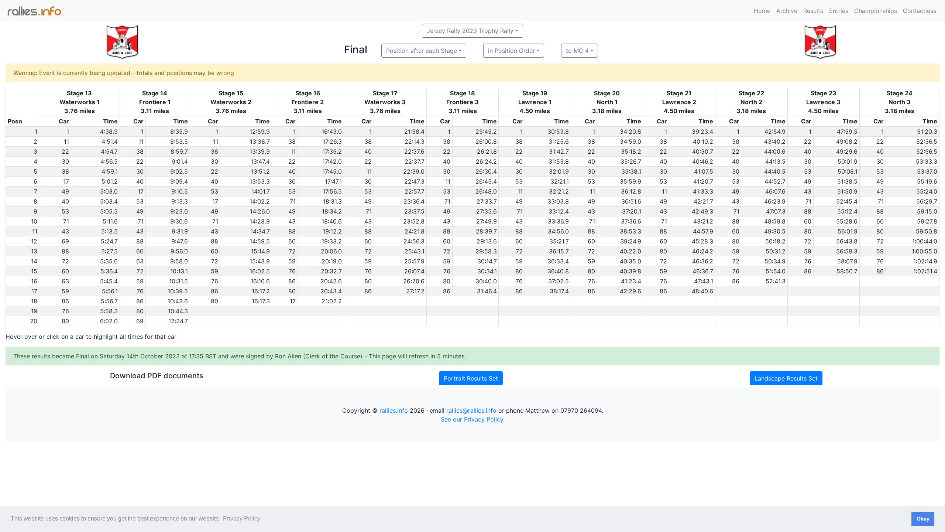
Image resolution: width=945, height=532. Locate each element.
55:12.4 (847, 211)
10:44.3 (178, 311)
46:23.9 (775, 201)
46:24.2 (702, 251)
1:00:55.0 (924, 251)
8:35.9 (179, 131)
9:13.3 (179, 201)
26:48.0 (486, 191)
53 (807, 171)
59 (735, 251)
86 (807, 271)
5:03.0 (109, 191)
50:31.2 (776, 251)
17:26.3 (332, 141)
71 (293, 201)
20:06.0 (331, 251)
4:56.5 (109, 161)
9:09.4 (179, 181)
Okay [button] (923, 519)
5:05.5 (109, 211)
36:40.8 (558, 271)
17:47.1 (333, 181)
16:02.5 (260, 271)
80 (807, 231)
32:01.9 (559, 171)
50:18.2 (775, 241)
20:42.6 (331, 281)
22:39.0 (414, 171)
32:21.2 (559, 191)
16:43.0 (332, 131)
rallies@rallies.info (471, 410)
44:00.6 (775, 151)
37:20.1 (631, 211)
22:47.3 (414, 181)
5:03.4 (109, 201)
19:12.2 (332, 231)
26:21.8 (487, 151)
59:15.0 (927, 211)
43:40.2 (775, 141)
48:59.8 (775, 221)
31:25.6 (559, 141)
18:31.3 (332, 201)
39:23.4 (702, 131)
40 (368, 151)
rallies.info (393, 410)
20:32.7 (331, 271)
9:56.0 (179, 251)
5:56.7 (109, 301)
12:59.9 (260, 131)
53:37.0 (927, 171)
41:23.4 (631, 281)
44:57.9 (703, 231)
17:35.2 (332, 151)
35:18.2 (631, 151)
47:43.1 (703, 281)
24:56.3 (414, 241)
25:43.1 (415, 251)
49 (807, 181)
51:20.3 (927, 131)
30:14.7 (487, 261)
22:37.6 (414, 151)
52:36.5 (926, 141)
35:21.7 (559, 241)
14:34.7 (260, 231)
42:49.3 (702, 211)
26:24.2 (486, 161)
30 (65, 161)
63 (140, 261)
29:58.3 (486, 251)
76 (807, 261)
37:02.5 (558, 281)
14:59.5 (260, 241)
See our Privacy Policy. (473, 419)
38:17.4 (559, 291)
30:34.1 (487, 271)
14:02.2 (260, 201)
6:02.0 (109, 321)
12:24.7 (178, 321)
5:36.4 (109, 271)
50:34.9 (775, 261)
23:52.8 (414, 221)
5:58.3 (109, 311)
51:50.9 (847, 191)
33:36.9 (558, 221)
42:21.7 (703, 201)
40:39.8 (630, 271)
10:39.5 (178, 291)
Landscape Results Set (786, 378)
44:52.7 (775, 181)
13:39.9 (260, 151)
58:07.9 (847, 261)
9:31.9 (180, 231)
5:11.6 (110, 221)
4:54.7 (109, 151)
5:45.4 (109, 281)
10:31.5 (178, 281)
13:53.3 (260, 181)
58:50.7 (847, 271)
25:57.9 (414, 261)
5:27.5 (109, 251)
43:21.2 (703, 221)
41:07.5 (703, 171)
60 (807, 221)
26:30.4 (486, 171)
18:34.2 (332, 211)
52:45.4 (847, 201)
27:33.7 (487, 201)
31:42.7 (559, 151)
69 (65, 241)
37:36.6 (631, 221)
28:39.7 (486, 231)
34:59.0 (630, 141)
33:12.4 (559, 211)
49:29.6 (847, 151)
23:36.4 (414, 201)
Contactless (919, 10)
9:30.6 (179, 221)
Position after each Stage (421, 50)
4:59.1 (110, 171)
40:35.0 (630, 261)
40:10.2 (703, 141)
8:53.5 (179, 141)
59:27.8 (927, 221)
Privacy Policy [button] (241, 518)
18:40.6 (332, 221)
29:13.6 (487, 241)
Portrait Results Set (471, 378)
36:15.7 (559, 251)
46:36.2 (702, 261)
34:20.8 (630, 131)
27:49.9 (486, 221)
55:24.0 (926, 191)
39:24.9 (630, 241)
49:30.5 (775, 231)
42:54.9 (775, 131)
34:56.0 (558, 231)
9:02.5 (179, 171)
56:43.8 (847, 241)
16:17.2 (261, 291)
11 (66, 141)
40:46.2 (702, 161)
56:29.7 (926, 201)
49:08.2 (847, 141)
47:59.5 (847, 131)
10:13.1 (179, 271)
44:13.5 (775, 161)
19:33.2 (332, 241)
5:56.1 (110, 291)
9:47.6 (179, 241)
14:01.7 (260, 191)
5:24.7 (109, 241)
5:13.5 (109, 231)
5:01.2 (110, 181)
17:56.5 (332, 191)
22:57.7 (415, 191)
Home (762, 10)
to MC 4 (577, 50)
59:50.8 (926, 231)
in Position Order (511, 50)
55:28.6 (847, 221)
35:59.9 (630, 181)
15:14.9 (260, 251)
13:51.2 (260, 171)
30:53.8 (558, 131)
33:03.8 (558, 201)
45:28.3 (702, 241)
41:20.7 (703, 181)
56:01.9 (848, 231)
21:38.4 (414, 131)
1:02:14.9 (925, 261)
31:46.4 (487, 291)
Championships (875, 10)
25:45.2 (486, 131)
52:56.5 (926, 151)
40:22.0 (630, 251)
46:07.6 (775, 191)
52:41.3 (776, 281)
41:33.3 (703, 191)
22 (807, 141)
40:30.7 (702, 151)
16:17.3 (261, 301)
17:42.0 (332, 161)
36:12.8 (631, 191)
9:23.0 (179, 211)
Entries (838, 10)
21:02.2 (332, 301)
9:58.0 (179, 261)
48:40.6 (702, 291)
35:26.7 (631, 161)
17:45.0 (332, 171)
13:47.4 (260, 161)
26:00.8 (486, 141)
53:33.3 (926, 161)
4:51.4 (110, 141)
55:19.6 (927, 181)
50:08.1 (848, 171)
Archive (786, 10)
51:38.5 (847, 181)
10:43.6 (178, 301)
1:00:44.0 (924, 241)
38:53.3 (630, 231)
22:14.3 (415, 141)
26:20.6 (414, 281)
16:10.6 (260, 281)
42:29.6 (630, 291)
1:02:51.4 (925, 271)
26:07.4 (414, 271)
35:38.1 (631, 171)
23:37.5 (414, 211)
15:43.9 (260, 261)
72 (807, 241)
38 (292, 141)
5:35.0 (109, 261)
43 (807, 191)
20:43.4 (331, 291)
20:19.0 (332, 261)
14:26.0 (260, 211)
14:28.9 (260, 221)
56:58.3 (847, 251)
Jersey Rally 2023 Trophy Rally (470, 30)
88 (807, 211)
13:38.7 (260, 141)
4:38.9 (109, 131)
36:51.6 (631, 201)
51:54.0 (776, 271)
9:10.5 (179, 191)
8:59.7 (179, 151)
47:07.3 (776, 211)
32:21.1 (559, 181)
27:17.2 (415, 291)
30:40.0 (486, 281)
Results (813, 10)
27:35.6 (486, 211)
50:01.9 (848, 161)
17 (66, 181)
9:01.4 (180, 161)
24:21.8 (415, 231)
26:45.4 (486, 181)
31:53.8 (559, 161)
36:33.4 (558, 261)
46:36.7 (703, 271)
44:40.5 (775, 171)
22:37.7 (415, 161)
